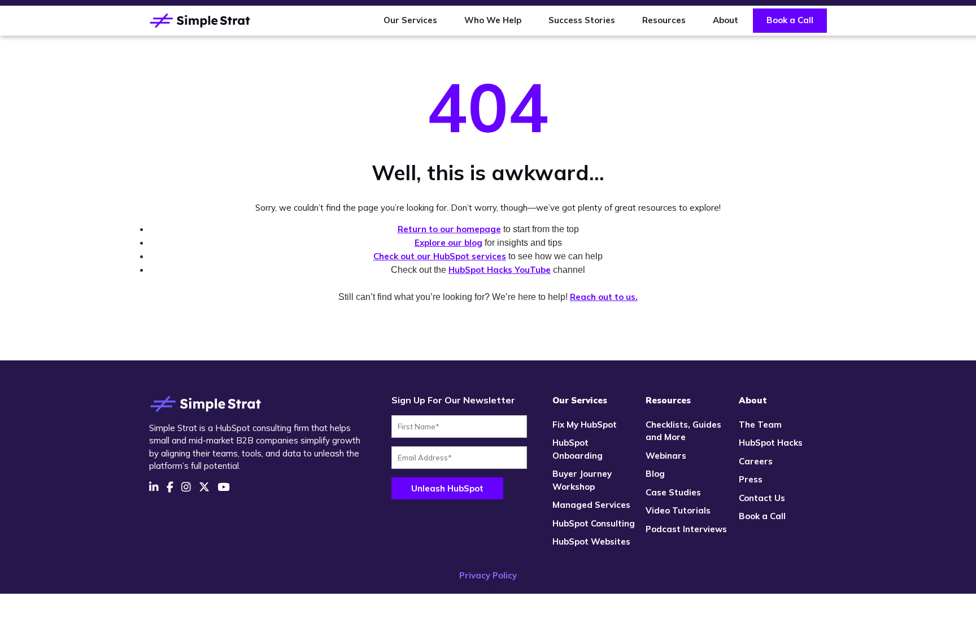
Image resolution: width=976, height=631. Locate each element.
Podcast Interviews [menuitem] (686, 529)
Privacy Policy (488, 575)
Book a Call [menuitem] (762, 516)
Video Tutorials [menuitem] (678, 510)
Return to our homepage (449, 229)
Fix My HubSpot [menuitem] (584, 424)
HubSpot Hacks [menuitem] (771, 442)
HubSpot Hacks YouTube (499, 269)
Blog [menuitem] (655, 473)
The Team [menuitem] (760, 424)
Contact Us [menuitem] (762, 498)
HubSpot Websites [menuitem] (591, 541)
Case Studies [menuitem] (673, 492)
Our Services (410, 20)
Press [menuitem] (750, 479)
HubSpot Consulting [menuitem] (593, 523)
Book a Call (789, 20)
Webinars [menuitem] (666, 455)
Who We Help (492, 20)
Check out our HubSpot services (439, 256)
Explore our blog (448, 242)
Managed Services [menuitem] (591, 504)
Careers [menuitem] (756, 461)
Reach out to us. (604, 296)
